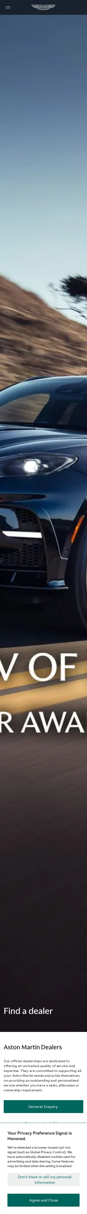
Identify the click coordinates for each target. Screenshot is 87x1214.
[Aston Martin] (44, 7)
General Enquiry (43, 1106)
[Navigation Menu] (8, 7)
